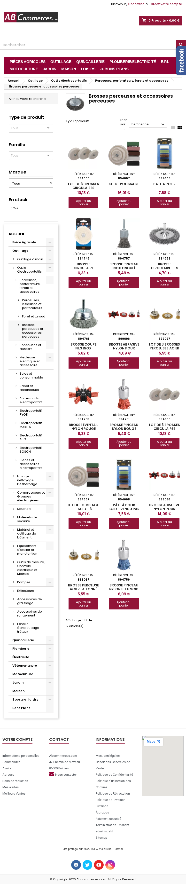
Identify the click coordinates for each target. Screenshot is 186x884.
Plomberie (20, 648)
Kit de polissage (124, 184)
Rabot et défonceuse (29, 388)
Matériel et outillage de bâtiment (26, 533)
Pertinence (149, 124)
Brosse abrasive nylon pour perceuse (124, 348)
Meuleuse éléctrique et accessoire (30, 361)
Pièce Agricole (24, 242)
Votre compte (17, 739)
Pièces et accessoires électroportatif (31, 464)
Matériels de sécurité (27, 519)
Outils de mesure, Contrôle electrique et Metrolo (31, 568)
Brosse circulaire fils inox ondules (164, 268)
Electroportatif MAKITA (31, 425)
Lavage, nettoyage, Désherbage (27, 480)
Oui (15, 208)
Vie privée (105, 849)
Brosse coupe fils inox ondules (83, 348)
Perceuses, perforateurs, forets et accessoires (30, 286)
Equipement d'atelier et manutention (27, 550)
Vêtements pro (24, 665)
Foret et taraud (33, 316)
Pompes (24, 582)
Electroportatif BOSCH (31, 449)
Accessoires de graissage (29, 601)
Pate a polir (164, 184)
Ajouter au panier (83, 202)
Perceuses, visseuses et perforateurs (32, 304)
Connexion (136, 4)
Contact (59, 739)
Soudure (24, 508)
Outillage (20, 250)
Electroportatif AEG (31, 437)
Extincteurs (25, 590)
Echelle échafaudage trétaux (28, 628)
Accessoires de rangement (29, 613)
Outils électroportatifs (29, 269)
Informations (110, 739)
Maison (18, 691)
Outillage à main (30, 259)
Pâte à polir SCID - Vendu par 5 (124, 509)
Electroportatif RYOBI (31, 412)
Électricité (20, 657)
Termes (119, 849)
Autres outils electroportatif (31, 400)
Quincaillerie (23, 640)
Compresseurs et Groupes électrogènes (31, 496)
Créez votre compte (166, 4)
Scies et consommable (31, 375)
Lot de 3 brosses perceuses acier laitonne (164, 348)
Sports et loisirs (25, 699)
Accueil (16, 234)
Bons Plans (21, 708)
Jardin (18, 682)
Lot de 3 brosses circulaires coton (83, 188)
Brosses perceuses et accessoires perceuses (32, 331)
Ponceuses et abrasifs (30, 347)
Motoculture (22, 674)
